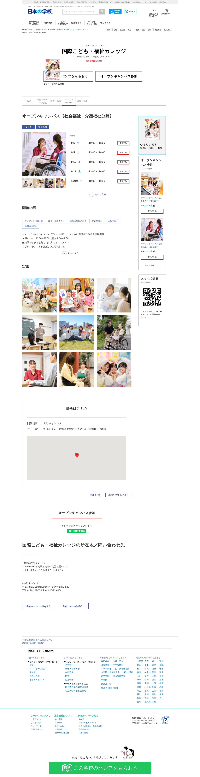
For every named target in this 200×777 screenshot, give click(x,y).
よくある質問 (36, 723)
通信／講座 (128, 672)
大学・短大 (118, 661)
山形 (147, 665)
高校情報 (105, 665)
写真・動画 (56, 101)
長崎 (147, 698)
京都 (147, 683)
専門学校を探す (41, 29)
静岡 (147, 679)
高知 (154, 694)
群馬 (147, 668)
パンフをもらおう (74, 76)
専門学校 (105, 661)
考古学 (68, 665)
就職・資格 (82, 101)
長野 (161, 676)
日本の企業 (83, 733)
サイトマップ (36, 726)
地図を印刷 (95, 495)
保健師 (32, 672)
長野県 (41, 643)
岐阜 (139, 679)
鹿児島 (148, 702)
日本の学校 (28, 29)
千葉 (161, 668)
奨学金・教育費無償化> (42, 2)
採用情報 (58, 723)
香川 (139, 694)
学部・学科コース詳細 (42, 101)
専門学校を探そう (36, 657)
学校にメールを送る (72, 606)
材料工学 (69, 672)
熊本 (154, 698)
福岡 (161, 694)
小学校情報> (82, 2)
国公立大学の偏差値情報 (76, 687)
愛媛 (147, 694)
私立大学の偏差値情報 (75, 691)
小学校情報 (106, 668)
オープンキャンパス (69, 101)
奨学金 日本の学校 (109, 688)
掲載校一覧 (106, 684)
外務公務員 (34, 676)
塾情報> (93, 2)
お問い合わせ (60, 726)
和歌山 (148, 687)
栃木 (139, 668)
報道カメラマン (36, 679)
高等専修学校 (119, 676)
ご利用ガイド (36, 719)
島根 (161, 687)
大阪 (154, 683)
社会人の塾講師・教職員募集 (90, 726)
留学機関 (105, 676)
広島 (147, 691)
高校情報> (57, 2)
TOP (29, 101)
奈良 (139, 687)
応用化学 (69, 679)
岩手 (154, 661)
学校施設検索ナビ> (106, 2)
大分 (161, 698)
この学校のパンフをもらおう (105, 768)
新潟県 (25, 643)
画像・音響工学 (72, 668)
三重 (161, 679)
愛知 (154, 679)
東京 (139, 672)
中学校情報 (118, 665)
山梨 (154, 676)
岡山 (139, 691)
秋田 (139, 665)
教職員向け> (163, 2)
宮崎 (139, 702)
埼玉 (154, 668)
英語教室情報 (84, 729)
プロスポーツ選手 (37, 668)
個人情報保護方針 (62, 733)
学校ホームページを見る (39, 606)
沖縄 (154, 702)
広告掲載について (62, 729)
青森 (147, 661)
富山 (161, 672)
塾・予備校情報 (122, 668)
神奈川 (148, 672)
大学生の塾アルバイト (87, 723)
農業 (31, 665)
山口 (154, 691)
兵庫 (161, 683)
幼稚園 (104, 679)
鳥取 (154, 687)
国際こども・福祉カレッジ (76, 29)
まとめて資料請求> (150, 2)
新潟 (154, 672)
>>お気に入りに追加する (103, 57)
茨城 (161, 665)
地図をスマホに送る (118, 495)
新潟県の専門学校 (56, 29)
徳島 (161, 691)
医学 (67, 676)
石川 (139, 676)
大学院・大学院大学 (110, 672)
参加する (123, 143)
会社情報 (58, 719)
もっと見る (149, 265)
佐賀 (139, 698)
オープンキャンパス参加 (119, 76)
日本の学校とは (37, 729)
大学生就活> (136, 2)
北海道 (122, 30)
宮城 (161, 661)
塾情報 (81, 719)
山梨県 (33, 643)
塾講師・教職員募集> (122, 2)
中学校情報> (69, 2)
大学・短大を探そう (73, 657)
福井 (147, 676)
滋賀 (139, 683)
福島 (154, 665)
